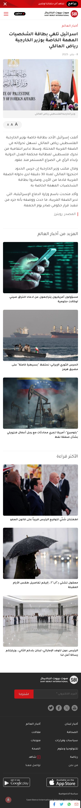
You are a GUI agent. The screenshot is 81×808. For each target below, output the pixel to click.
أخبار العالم (70, 26)
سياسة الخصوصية (68, 794)
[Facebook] (54, 804)
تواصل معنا (32, 765)
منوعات (35, 740)
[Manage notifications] (8, 800)
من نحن (73, 765)
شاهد (33, 757)
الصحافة (72, 732)
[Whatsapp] (69, 804)
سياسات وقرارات (66, 740)
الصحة (36, 749)
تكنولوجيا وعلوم (67, 749)
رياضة (74, 757)
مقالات (35, 732)
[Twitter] (61, 804)
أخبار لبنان (71, 724)
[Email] (76, 804)
